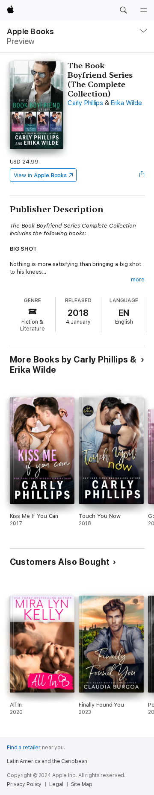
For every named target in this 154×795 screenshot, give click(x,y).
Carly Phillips (85, 103)
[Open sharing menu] (141, 175)
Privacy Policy (24, 784)
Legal (56, 784)
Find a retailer (24, 748)
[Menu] (143, 10)
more (138, 279)
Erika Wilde (126, 103)
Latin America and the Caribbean (47, 761)
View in (40, 175)
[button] (123, 10)
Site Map (81, 784)
